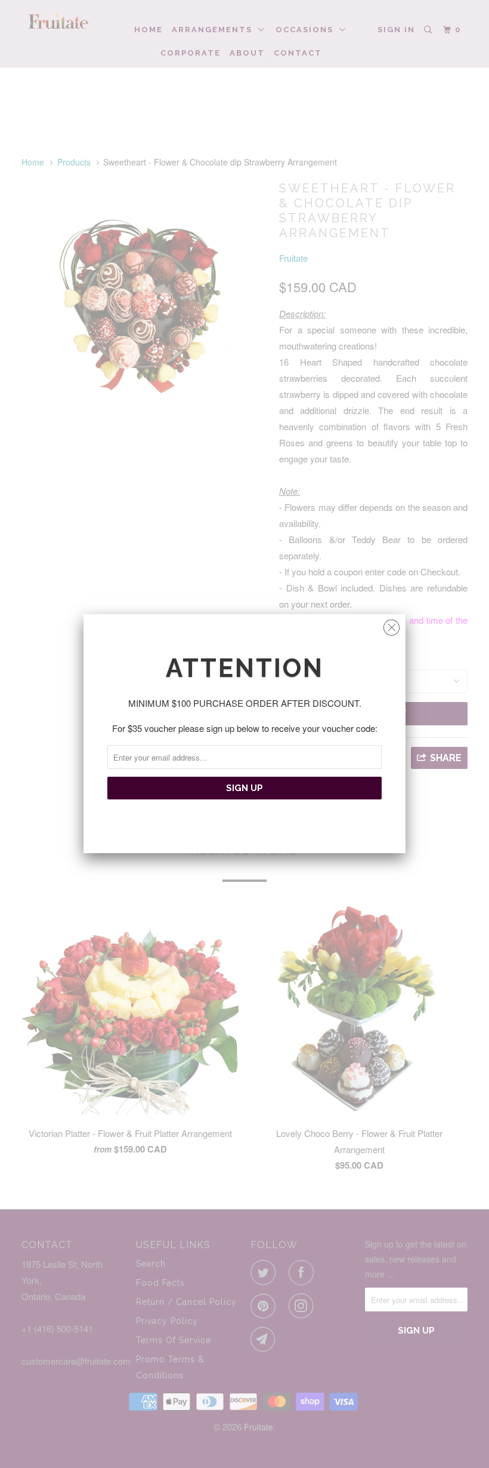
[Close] (391, 624)
